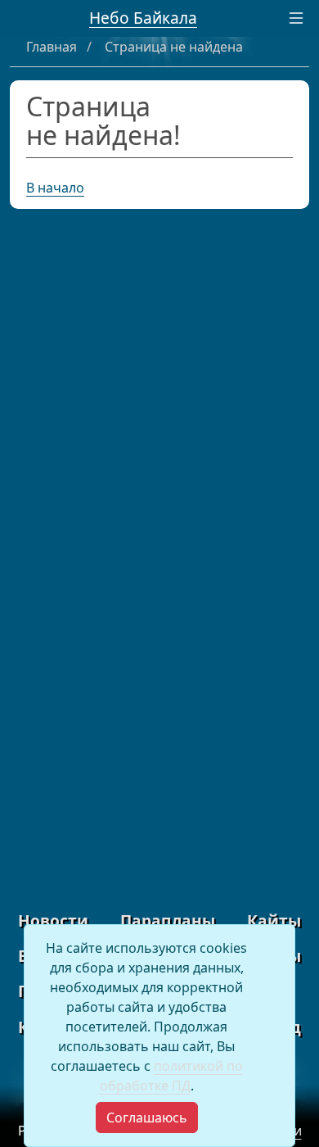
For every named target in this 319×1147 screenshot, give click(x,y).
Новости (53, 920)
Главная (53, 47)
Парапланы (167, 920)
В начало (55, 188)
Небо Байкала (143, 18)
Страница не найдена (174, 47)
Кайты (274, 920)
